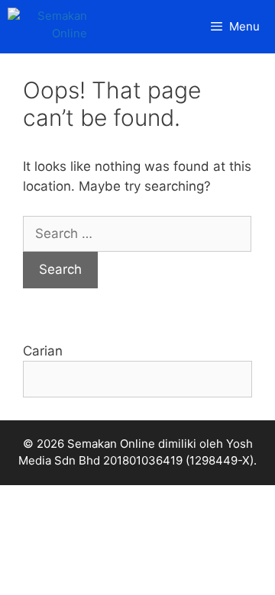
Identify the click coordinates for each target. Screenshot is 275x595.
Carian (43, 351)
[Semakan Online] (51, 26)
